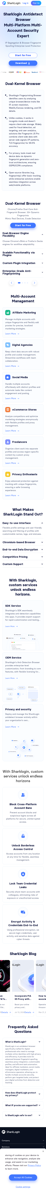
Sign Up (36, 3)
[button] (19, 282)
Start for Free (23, 55)
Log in (25, 3)
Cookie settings (23, 1187)
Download (21, 63)
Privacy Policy (34, 1165)
